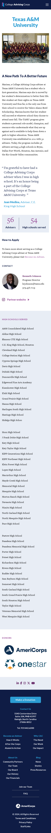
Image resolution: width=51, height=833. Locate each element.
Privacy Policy (25, 822)
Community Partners (13, 761)
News (38, 761)
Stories (38, 766)
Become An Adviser (34, 256)
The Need (38, 740)
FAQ (25, 793)
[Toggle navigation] (47, 4)
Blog (38, 757)
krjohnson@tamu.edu (33, 283)
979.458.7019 (28, 287)
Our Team (12, 766)
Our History (12, 774)
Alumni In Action (13, 748)
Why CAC (38, 736)
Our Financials (13, 778)
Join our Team (25, 787)
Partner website (16, 299)
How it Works (12, 740)
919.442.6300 (27, 728)
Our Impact (38, 748)
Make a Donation (25, 699)
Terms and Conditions (25, 818)
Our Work (38, 744)
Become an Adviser (12, 736)
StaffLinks (25, 826)
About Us (12, 757)
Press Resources (38, 770)
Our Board (13, 770)
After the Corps (12, 744)
